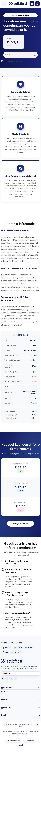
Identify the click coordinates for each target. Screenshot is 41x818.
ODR (17, 736)
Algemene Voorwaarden (14, 740)
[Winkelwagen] (32, 3)
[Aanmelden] (37, 3)
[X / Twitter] (7, 678)
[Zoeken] (35, 55)
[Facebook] (2, 678)
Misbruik (20, 745)
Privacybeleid (30, 740)
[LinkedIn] (11, 678)
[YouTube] (15, 678)
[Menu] (3, 3)
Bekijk (34, 403)
